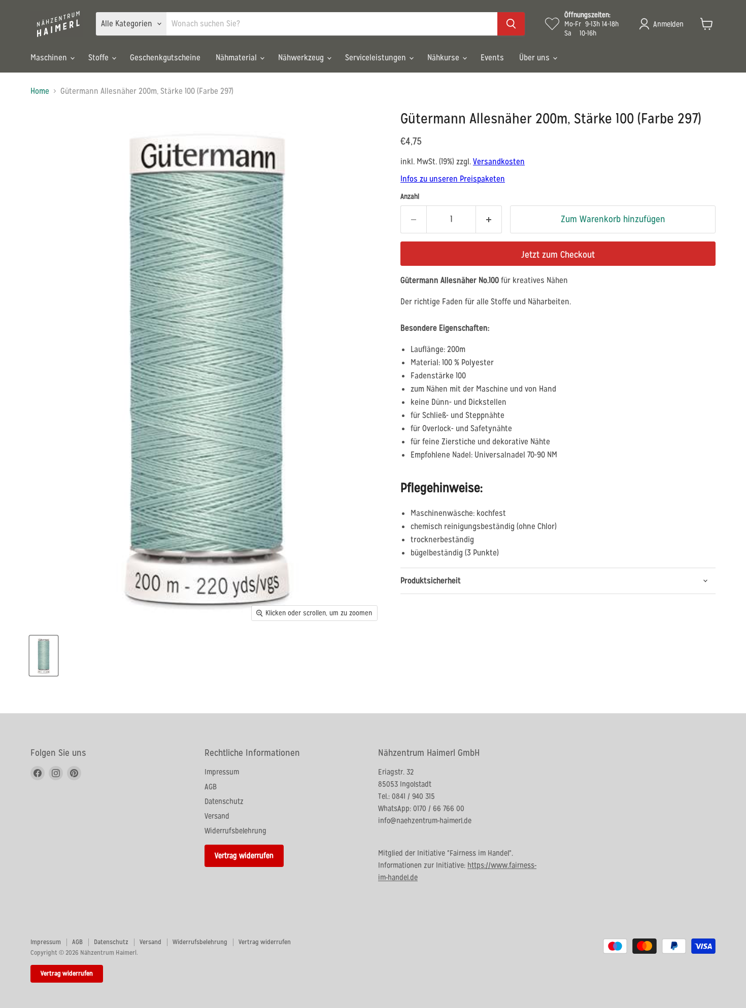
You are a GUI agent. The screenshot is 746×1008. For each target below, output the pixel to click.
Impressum (222, 772)
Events (492, 57)
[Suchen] (511, 24)
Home (39, 91)
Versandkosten (499, 161)
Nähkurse (444, 57)
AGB (211, 786)
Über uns (535, 57)
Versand (217, 816)
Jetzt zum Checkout (558, 254)
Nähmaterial (237, 57)
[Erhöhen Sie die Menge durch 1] (489, 219)
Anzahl (409, 196)
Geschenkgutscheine (165, 57)
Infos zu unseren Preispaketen (452, 178)
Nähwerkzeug (302, 57)
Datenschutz (224, 801)
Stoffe (99, 57)
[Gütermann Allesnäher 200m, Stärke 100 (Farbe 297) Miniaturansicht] (43, 656)
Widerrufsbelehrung (235, 831)
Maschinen (49, 57)
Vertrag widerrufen (244, 855)
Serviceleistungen (376, 57)
